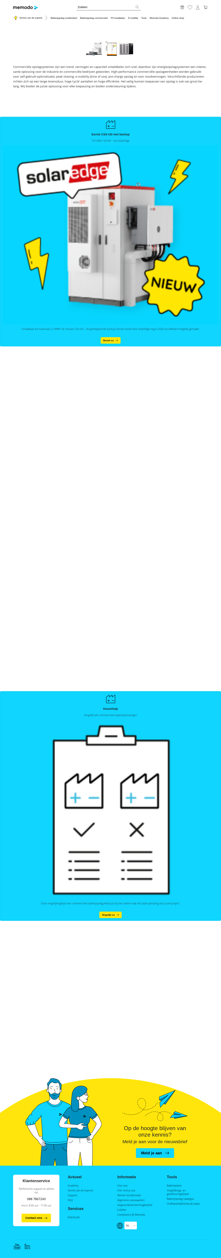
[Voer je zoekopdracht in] (137, 7)
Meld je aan (151, 1153)
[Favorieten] (190, 7)
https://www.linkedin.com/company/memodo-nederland (27, 1246)
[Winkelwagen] (205, 7)
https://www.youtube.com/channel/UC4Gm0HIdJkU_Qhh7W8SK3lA (17, 1246)
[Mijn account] (197, 7)
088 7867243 (36, 1199)
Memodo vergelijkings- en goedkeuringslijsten (110, 915)
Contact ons (33, 1218)
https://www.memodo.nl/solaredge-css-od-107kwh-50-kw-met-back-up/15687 (111, 340)
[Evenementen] (182, 7)
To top (210, 1249)
